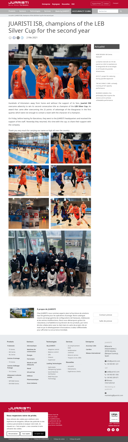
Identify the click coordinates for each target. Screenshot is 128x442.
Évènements (72, 369)
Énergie (29, 355)
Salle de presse (105, 321)
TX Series (12, 349)
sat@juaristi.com (112, 372)
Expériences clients (74, 371)
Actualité (11, 15)
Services (47, 11)
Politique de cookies (59, 439)
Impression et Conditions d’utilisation (18, 439)
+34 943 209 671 (112, 377)
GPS (49, 355)
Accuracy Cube (91, 346)
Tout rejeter (26, 434)
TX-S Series (12, 371)
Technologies (35, 11)
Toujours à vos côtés (74, 358)
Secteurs (22, 11)
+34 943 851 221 (112, 364)
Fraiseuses (10, 346)
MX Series (12, 352)
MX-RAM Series (14, 384)
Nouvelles (66, 4)
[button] (16, 11)
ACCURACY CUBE (81, 11)
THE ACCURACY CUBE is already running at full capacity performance (106, 85)
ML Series (12, 355)
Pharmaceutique (32, 379)
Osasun (50, 357)
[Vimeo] (113, 429)
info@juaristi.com (113, 361)
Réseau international (93, 353)
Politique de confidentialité (41, 439)
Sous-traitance (32, 383)
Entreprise (46, 4)
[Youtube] (108, 429)
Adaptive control (53, 349)
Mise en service (73, 355)
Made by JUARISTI (62, 11)
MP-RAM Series (14, 381)
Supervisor (51, 360)
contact (106, 4)
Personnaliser (13, 434)
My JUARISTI (51, 346)
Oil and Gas (31, 372)
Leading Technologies (54, 363)
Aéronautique (31, 346)
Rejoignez (56, 4)
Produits (12, 11)
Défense (29, 376)
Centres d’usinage (13, 358)
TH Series (12, 362)
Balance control (53, 352)
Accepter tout (39, 434)
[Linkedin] (117, 429)
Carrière (89, 349)
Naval (29, 368)
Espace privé (96, 4)
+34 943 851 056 (112, 375)
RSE (73, 4)
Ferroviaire (30, 359)
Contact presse (105, 315)
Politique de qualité (75, 439)
